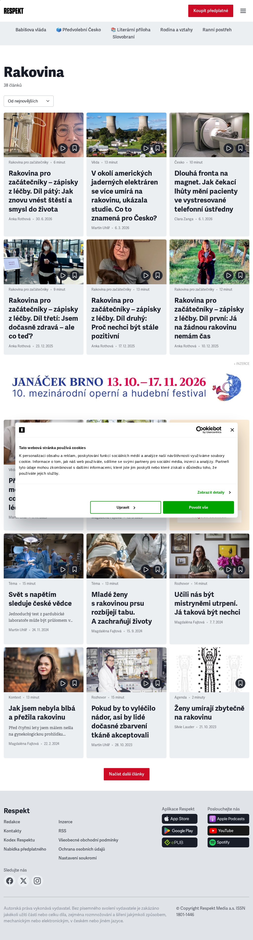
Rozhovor (181, 584)
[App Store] (180, 819)
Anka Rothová (20, 219)
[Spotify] (228, 842)
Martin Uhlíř (100, 228)
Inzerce (65, 821)
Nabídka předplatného (25, 849)
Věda (95, 162)
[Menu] (243, 11)
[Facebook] (10, 885)
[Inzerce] (126, 387)
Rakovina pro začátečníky (28, 162)
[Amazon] (180, 842)
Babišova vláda (31, 30)
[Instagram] (37, 885)
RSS (62, 831)
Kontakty (12, 831)
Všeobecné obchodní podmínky (88, 840)
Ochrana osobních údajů (82, 849)
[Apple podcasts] (228, 819)
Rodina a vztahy (176, 30)
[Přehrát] (63, 148)
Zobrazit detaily (211, 492)
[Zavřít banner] (232, 430)
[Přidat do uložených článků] (75, 148)
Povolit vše (198, 507)
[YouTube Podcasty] (228, 831)
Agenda (180, 697)
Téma (13, 584)
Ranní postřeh (217, 30)
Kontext (15, 697)
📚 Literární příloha (130, 30)
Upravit (123, 507)
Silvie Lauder (184, 727)
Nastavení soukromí (78, 858)
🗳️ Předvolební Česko (78, 30)
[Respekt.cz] (13, 11)
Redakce (12, 821)
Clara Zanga (183, 219)
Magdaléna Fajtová (106, 631)
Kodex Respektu (19, 840)
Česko (179, 162)
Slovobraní (124, 37)
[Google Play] (180, 831)
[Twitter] (23, 885)
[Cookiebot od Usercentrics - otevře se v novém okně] (199, 430)
